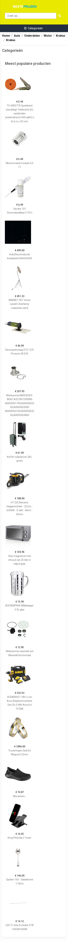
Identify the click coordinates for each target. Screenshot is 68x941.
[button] (33, 28)
